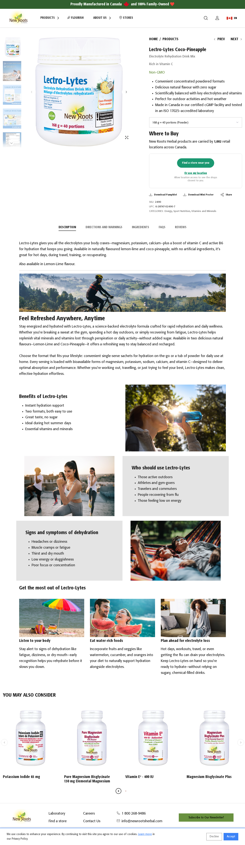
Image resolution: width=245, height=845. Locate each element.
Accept (231, 836)
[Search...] (206, 18)
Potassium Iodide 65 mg (21, 777)
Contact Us (91, 821)
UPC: (152, 206)
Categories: (156, 211)
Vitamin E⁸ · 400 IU (139, 777)
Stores (127, 17)
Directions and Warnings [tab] (104, 227)
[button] (126, 92)
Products (170, 39)
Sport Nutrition (181, 211)
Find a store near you (195, 162)
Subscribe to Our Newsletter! (206, 817)
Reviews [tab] (180, 227)
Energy (168, 211)
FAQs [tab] (162, 227)
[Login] (217, 18)
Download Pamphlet (165, 195)
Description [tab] (67, 227)
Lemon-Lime (53, 264)
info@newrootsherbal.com (142, 821)
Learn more (145, 834)
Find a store (58, 821)
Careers (89, 813)
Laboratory (57, 813)
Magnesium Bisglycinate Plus (209, 777)
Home (153, 39)
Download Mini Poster (200, 195)
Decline (214, 836)
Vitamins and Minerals (203, 211)
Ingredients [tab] (140, 227)
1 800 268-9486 (134, 813)
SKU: (151, 202)
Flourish (77, 17)
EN (235, 18)
